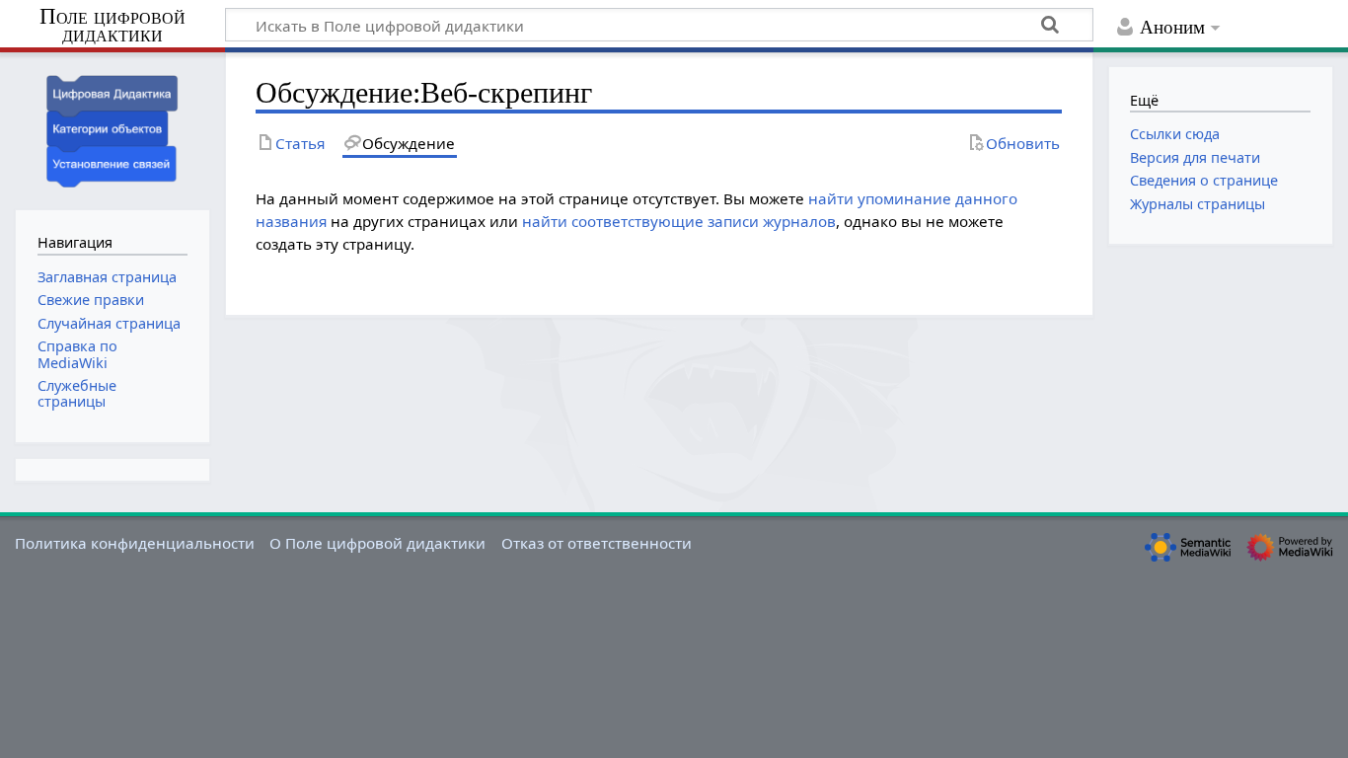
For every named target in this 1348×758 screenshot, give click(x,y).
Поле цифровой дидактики (112, 26)
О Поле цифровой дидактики (377, 543)
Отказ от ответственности (596, 543)
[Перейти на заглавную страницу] (112, 128)
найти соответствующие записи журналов (679, 221)
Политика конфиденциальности (135, 543)
